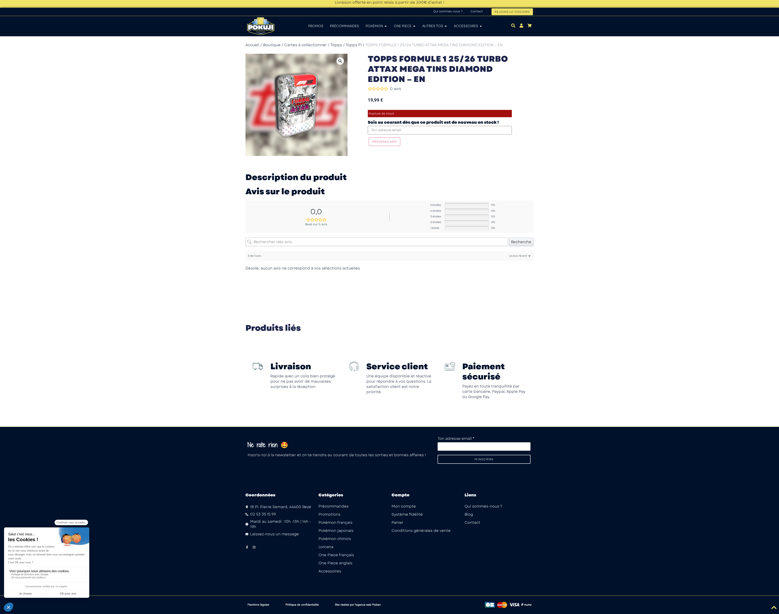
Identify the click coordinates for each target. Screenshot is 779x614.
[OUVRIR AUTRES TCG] (445, 26)
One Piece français (336, 555)
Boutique (272, 45)
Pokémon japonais (335, 530)
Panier (397, 522)
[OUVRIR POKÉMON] (385, 26)
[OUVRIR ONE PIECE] (414, 26)
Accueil (252, 45)
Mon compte (404, 506)
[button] (340, 61)
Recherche (521, 242)
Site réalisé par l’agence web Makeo (358, 604)
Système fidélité (407, 514)
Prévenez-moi (384, 142)
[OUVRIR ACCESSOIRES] (480, 26)
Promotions (329, 514)
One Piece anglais (335, 563)
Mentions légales (258, 604)
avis (395, 88)
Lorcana (325, 547)
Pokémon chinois (334, 538)
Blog (469, 514)
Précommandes (333, 506)
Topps (336, 45)
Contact (477, 11)
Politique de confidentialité (302, 604)
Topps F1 (354, 45)
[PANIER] (529, 26)
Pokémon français (335, 522)
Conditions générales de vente (421, 530)
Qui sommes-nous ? (448, 11)
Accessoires (329, 571)
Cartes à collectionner (305, 45)
